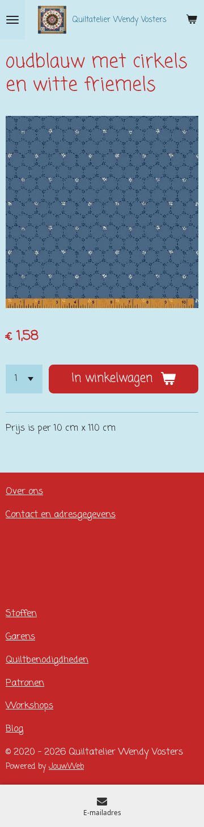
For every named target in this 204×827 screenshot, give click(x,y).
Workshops (29, 706)
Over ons (24, 491)
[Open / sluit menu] (12, 20)
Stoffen (21, 614)
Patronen (25, 683)
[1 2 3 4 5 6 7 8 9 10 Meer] (24, 379)
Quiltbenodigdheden (47, 660)
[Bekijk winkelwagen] (191, 20)
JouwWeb (66, 767)
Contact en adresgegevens (61, 515)
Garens (20, 637)
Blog (14, 729)
